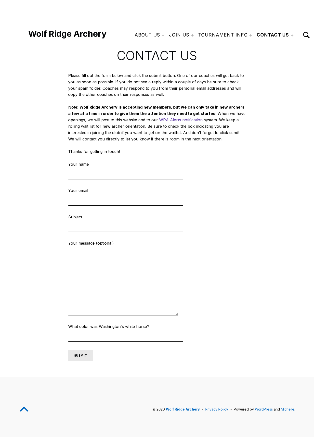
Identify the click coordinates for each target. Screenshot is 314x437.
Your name (78, 164)
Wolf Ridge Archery (67, 34)
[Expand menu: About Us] (163, 35)
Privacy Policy (216, 409)
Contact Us (273, 35)
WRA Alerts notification (180, 119)
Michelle (287, 409)
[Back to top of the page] (24, 412)
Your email (78, 190)
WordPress (264, 409)
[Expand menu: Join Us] (192, 35)
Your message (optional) (91, 243)
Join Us (179, 35)
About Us (147, 35)
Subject (75, 216)
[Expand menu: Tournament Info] (250, 35)
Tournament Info (223, 35)
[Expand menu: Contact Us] (292, 35)
